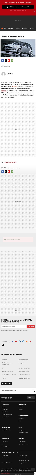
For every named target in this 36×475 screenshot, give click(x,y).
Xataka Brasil (5, 458)
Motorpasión (22, 430)
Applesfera (4, 412)
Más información (5, 473)
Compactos (22, 363)
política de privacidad (22, 330)
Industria (11, 168)
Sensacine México (23, 458)
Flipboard (9, 60)
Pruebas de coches (24, 368)
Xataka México (5, 455)
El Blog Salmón (22, 441)
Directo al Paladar (6, 430)
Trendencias (5, 441)
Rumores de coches (8, 371)
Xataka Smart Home (7, 414)
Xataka (3, 407)
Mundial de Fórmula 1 (25, 378)
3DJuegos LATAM (23, 455)
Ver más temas (6, 383)
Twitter (6, 60)
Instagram (19, 341)
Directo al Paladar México (8, 463)
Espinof (20, 421)
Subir (29, 397)
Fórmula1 (4, 359)
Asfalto (31, 28)
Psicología (10, 28)
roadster (14, 86)
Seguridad (24, 28)
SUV (3, 368)
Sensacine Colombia (24, 460)
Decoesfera (5, 444)
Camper (18, 28)
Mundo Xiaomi (5, 417)
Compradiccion (5, 446)
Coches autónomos (24, 375)
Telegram (23, 341)
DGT (4, 28)
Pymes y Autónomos (24, 444)
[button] (9, 74)
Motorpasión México (24, 463)
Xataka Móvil (5, 409)
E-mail (12, 60)
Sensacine (21, 418)
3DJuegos (21, 407)
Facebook (2, 60)
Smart (18, 168)
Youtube (16, 341)
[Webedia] (6, 399)
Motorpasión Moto (23, 432)
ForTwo (3, 91)
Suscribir (31, 326)
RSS (26, 341)
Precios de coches (24, 371)
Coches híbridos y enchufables (7, 364)
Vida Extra (21, 409)
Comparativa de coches (9, 375)
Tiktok (3, 344)
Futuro (4, 378)
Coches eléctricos (24, 359)
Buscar (33, 390)
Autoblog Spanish (10, 162)
